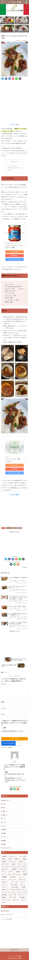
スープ (4, 818)
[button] (26, 919)
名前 (2, 702)
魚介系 (15, 527)
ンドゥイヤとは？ (13, 165)
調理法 (4, 840)
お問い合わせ (6, 911)
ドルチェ (5, 837)
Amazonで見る (14, 251)
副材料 (4, 844)
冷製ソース (5, 811)
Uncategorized (6, 847)
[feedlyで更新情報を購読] (14, 564)
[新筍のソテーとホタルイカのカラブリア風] (9, 78)
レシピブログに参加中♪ (14, 124)
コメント (3, 683)
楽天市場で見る (14, 255)
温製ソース (5, 815)
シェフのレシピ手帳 (14, 2)
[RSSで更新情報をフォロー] (18, 564)
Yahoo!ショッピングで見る (14, 259)
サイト (3, 714)
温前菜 (20, 527)
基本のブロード (6, 800)
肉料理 (4, 833)
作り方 (10, 170)
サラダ (4, 804)
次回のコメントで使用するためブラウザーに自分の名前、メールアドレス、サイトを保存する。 (14, 723)
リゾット (5, 826)
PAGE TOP (15, 950)
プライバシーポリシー (8, 914)
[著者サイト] (11, 564)
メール (3, 708)
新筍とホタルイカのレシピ (15, 167)
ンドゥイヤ (9, 527)
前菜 (4, 527)
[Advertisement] (14, 85)
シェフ (14, 761)
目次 (12, 161)
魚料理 (4, 829)
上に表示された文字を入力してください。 (13, 731)
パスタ (4, 822)
